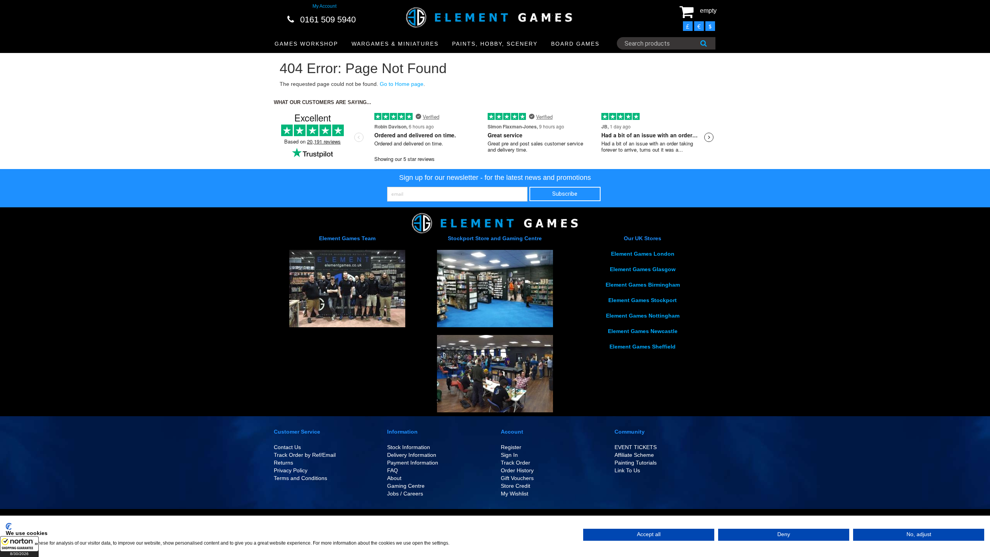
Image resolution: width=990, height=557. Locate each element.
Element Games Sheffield (642, 346)
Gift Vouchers (517, 478)
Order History (517, 470)
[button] (19, 546)
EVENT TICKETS (635, 447)
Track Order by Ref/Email (305, 455)
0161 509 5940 (328, 19)
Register (511, 447)
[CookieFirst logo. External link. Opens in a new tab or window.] (9, 526)
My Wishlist (514, 493)
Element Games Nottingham (642, 316)
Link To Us (627, 470)
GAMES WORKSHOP (306, 44)
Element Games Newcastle (643, 331)
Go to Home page (401, 84)
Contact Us (287, 447)
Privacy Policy (290, 470)
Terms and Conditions (300, 478)
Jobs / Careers (405, 493)
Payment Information (412, 463)
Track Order (515, 463)
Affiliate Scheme (634, 455)
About (394, 478)
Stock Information (408, 447)
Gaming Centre (406, 486)
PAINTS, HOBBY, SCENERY (495, 44)
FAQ (392, 470)
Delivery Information (411, 455)
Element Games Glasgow (643, 269)
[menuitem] (306, 44)
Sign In (509, 455)
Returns (283, 463)
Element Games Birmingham (643, 285)
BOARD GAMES (575, 44)
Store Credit (515, 486)
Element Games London (642, 254)
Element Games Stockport (642, 300)
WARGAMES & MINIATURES (395, 44)
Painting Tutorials (635, 463)
